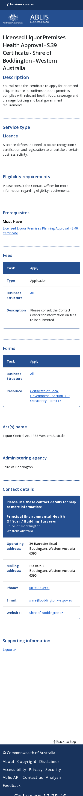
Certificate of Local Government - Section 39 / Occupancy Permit (50, 396)
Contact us (33, 777)
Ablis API (11, 777)
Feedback (12, 785)
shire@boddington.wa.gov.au (50, 600)
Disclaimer (49, 761)
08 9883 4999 (39, 588)
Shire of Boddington (46, 612)
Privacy (36, 769)
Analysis (54, 777)
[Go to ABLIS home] (26, 18)
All (32, 293)
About (9, 761)
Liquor (9, 649)
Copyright (27, 761)
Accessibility (14, 769)
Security (53, 769)
